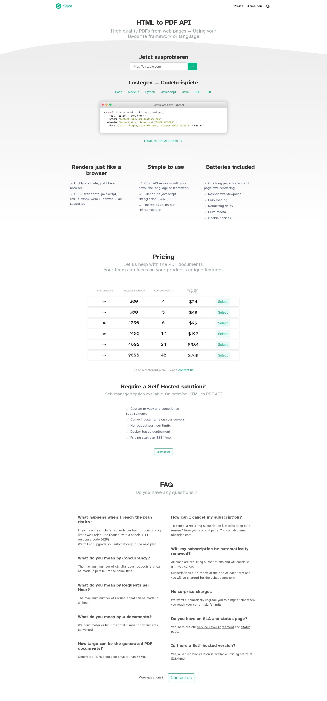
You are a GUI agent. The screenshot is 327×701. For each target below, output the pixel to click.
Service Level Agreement (215, 627)
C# (209, 92)
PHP (198, 92)
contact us (186, 370)
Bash (118, 92)
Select (223, 302)
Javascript (168, 92)
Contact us (181, 677)
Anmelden (254, 6)
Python (150, 92)
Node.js (133, 92)
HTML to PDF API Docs (161, 141)
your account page (205, 530)
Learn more (163, 451)
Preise (238, 6)
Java (185, 92)
